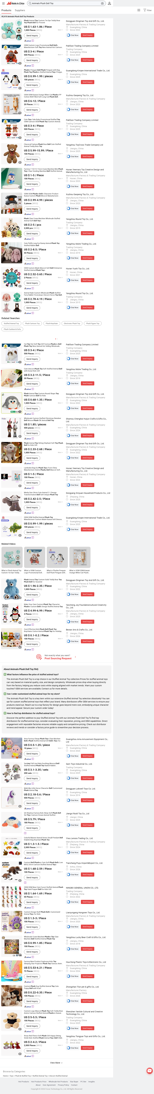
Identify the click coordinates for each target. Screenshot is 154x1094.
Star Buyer (74, 1081)
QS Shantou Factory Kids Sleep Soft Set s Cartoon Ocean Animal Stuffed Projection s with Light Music (42, 814)
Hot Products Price (38, 1081)
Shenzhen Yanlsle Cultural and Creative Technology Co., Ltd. (84, 1012)
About (38, 1085)
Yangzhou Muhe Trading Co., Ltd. (81, 243)
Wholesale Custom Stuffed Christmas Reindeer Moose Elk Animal (42, 419)
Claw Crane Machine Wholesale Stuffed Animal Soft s (42, 219)
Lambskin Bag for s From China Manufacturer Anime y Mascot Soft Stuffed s (42, 469)
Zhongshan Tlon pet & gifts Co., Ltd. (82, 986)
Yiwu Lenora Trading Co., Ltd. (79, 838)
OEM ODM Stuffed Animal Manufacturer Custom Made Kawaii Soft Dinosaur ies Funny (43, 518)
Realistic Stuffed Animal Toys (39, 323)
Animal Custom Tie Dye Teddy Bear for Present (42, 21)
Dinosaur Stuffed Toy (39, 329)
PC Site (83, 1081)
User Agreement (49, 1085)
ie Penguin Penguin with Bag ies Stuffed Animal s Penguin (43, 71)
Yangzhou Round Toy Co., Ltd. (79, 219)
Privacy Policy (63, 1085)
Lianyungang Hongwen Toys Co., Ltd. (83, 912)
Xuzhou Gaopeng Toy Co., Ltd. (80, 95)
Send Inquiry (32, 35)
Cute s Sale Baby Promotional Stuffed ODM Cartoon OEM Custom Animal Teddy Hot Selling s (42, 120)
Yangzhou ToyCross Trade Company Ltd (84, 144)
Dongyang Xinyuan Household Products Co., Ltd (88, 493)
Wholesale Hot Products (58, 1081)
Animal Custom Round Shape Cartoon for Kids (41, 394)
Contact (74, 1085)
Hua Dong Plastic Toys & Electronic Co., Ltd (86, 962)
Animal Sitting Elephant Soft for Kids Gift (43, 444)
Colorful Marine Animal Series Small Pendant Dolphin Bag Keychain (43, 839)
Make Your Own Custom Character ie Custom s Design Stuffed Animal (43, 605)
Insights (91, 1081)
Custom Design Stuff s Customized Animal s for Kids (42, 913)
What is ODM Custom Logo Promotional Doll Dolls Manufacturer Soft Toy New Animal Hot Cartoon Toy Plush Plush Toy (33, 571)
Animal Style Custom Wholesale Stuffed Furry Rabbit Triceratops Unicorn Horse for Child (43, 294)
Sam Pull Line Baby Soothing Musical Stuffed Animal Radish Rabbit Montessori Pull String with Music (41, 764)
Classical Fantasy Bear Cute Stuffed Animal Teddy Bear (42, 145)
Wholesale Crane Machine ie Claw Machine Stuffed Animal (41, 938)
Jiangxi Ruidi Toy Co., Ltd (77, 813)
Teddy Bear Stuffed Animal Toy (15, 329)
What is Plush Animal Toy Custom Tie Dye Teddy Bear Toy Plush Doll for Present (11, 571)
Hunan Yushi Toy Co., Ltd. (78, 268)
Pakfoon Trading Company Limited (82, 45)
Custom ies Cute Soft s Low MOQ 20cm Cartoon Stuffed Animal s (43, 863)
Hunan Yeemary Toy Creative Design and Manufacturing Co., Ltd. (85, 170)
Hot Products (23, 1081)
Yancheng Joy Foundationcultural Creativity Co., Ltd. (86, 606)
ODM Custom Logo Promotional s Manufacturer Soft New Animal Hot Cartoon (43, 46)
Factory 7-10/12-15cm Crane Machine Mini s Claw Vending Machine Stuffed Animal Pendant (43, 170)
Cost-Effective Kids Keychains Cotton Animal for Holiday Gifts (42, 630)
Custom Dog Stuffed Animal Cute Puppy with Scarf (41, 987)
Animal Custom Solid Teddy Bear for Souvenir (43, 581)
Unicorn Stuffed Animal (13, 323)
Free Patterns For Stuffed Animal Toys (93, 323)
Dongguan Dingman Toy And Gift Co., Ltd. (85, 21)
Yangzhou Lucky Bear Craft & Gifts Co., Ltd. (86, 937)
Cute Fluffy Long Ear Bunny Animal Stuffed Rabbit (42, 244)
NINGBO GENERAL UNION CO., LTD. (82, 887)
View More (55, 1062)
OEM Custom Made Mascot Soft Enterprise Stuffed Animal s (43, 269)
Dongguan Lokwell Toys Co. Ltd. (81, 788)
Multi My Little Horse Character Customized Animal (43, 789)
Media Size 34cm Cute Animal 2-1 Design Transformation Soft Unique (41, 493)
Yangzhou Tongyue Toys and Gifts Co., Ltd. (85, 1036)
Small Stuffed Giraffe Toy (65, 323)
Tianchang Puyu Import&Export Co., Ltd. (84, 863)
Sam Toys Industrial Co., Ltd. (79, 763)
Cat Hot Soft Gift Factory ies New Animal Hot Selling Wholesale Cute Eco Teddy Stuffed (42, 345)
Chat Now (74, 35)
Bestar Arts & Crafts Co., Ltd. (79, 629)
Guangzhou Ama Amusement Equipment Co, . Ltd (87, 740)
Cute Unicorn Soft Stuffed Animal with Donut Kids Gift (43, 370)
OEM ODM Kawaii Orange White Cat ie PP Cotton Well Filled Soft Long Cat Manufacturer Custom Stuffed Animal (42, 96)
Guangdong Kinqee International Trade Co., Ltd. (88, 70)
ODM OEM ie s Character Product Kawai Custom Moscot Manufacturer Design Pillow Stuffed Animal (41, 195)
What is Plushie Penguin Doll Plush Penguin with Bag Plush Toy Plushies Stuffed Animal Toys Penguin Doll (56, 571)
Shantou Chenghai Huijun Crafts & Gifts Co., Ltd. (86, 420)
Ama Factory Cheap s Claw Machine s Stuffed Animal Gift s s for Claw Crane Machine (42, 740)
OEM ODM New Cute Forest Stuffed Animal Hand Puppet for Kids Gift (43, 888)
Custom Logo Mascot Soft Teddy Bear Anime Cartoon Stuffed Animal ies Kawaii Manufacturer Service (43, 1012)
